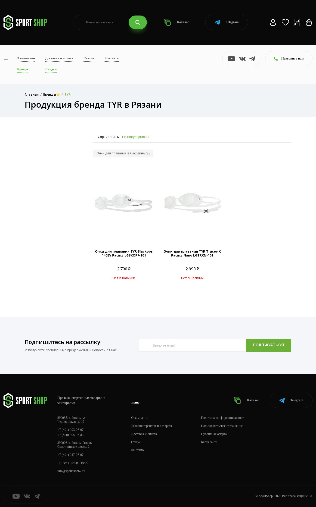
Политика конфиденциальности (223, 417)
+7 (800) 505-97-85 (70, 435)
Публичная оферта (214, 434)
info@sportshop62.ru (71, 471)
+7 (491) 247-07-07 (70, 455)
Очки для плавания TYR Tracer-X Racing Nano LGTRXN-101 (192, 253)
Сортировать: (109, 137)
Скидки (51, 69)
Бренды (22, 69)
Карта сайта (209, 442)
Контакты (112, 58)
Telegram (232, 22)
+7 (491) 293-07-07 (70, 430)
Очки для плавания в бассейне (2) (123, 153)
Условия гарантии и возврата (151, 426)
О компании (26, 58)
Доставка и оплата (59, 58)
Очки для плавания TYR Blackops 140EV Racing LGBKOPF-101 (124, 253)
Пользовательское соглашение (222, 426)
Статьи (89, 58)
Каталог (182, 22)
